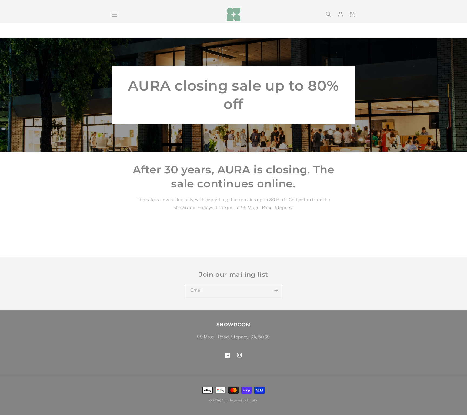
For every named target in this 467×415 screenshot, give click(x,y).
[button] (115, 14)
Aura (225, 400)
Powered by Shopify (243, 400)
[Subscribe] (276, 290)
